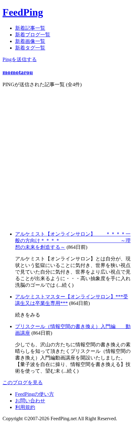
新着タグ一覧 (30, 47)
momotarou (18, 72)
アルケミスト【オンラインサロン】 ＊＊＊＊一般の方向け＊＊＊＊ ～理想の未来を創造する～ (73, 240)
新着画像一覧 (30, 41)
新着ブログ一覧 (32, 34)
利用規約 (25, 407)
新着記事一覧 (30, 28)
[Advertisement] (67, 158)
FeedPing (23, 12)
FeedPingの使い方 (34, 394)
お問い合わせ (30, 400)
